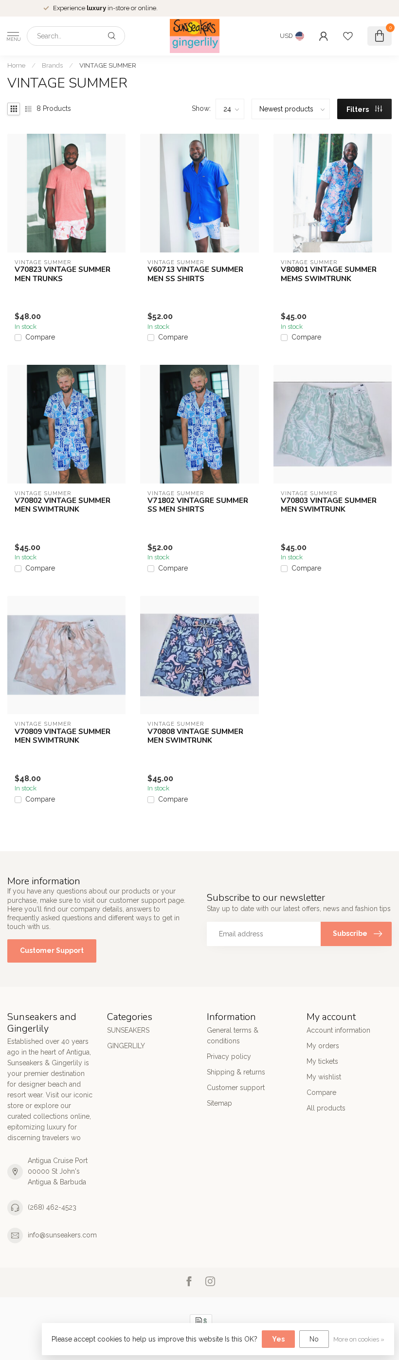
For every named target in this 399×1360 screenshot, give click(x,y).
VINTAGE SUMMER (107, 65)
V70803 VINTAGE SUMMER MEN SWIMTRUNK (329, 505)
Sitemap (219, 1103)
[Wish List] (348, 36)
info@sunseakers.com (62, 1235)
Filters (358, 109)
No (314, 1339)
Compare (40, 337)
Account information (338, 1030)
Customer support (236, 1088)
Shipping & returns (236, 1072)
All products (326, 1108)
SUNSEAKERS (128, 1030)
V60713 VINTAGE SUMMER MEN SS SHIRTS (195, 274)
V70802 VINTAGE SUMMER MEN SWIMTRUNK (62, 505)
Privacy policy (229, 1056)
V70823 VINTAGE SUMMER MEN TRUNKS (62, 274)
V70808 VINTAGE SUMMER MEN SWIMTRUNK (195, 736)
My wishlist (324, 1077)
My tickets (322, 1061)
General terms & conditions (232, 1035)
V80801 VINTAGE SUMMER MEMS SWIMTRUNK (329, 274)
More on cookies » (358, 1339)
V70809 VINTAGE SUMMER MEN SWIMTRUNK (62, 736)
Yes (278, 1339)
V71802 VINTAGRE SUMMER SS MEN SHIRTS (197, 505)
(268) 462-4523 (52, 1207)
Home (16, 65)
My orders (323, 1046)
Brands (52, 65)
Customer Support (52, 950)
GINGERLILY (126, 1046)
